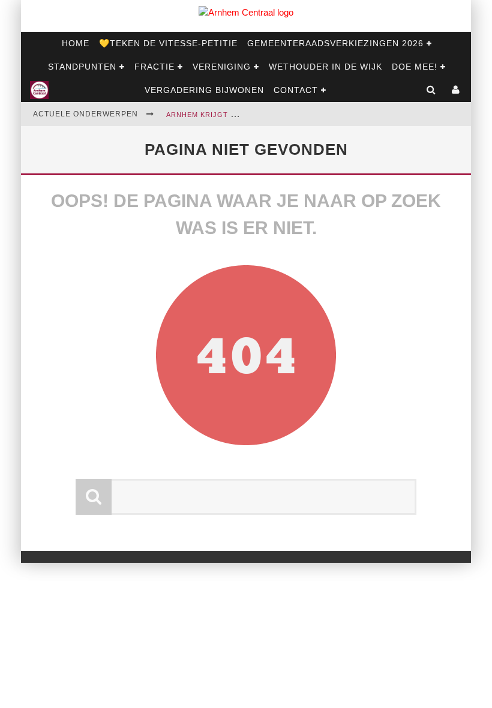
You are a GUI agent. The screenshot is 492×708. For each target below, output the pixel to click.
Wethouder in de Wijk (325, 66)
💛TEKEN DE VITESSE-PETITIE (168, 43)
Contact (296, 90)
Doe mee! (414, 66)
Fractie (154, 66)
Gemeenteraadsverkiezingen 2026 (335, 43)
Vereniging (222, 66)
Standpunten (82, 66)
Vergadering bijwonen (204, 90)
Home (75, 43)
